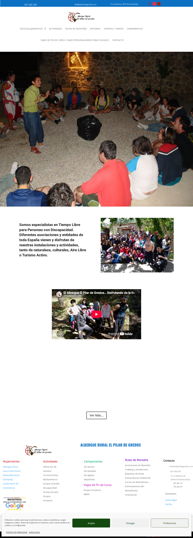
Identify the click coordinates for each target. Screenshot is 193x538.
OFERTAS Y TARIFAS (113, 28)
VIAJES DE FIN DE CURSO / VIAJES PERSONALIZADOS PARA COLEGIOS (75, 40)
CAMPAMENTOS (135, 28)
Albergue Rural (10, 466)
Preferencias (169, 523)
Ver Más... (96, 415)
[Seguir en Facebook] (149, 3)
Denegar (130, 523)
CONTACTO (118, 40)
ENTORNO (95, 28)
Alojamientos (11, 461)
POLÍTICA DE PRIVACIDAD (16, 532)
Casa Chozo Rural (12, 471)
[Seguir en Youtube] (158, 3)
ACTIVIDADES (55, 28)
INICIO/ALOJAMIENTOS (31, 28)
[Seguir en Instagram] (154, 3)
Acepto (91, 523)
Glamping (8, 479)
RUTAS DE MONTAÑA (76, 28)
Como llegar (171, 500)
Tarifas (168, 504)
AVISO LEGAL (34, 532)
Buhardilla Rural (11, 475)
